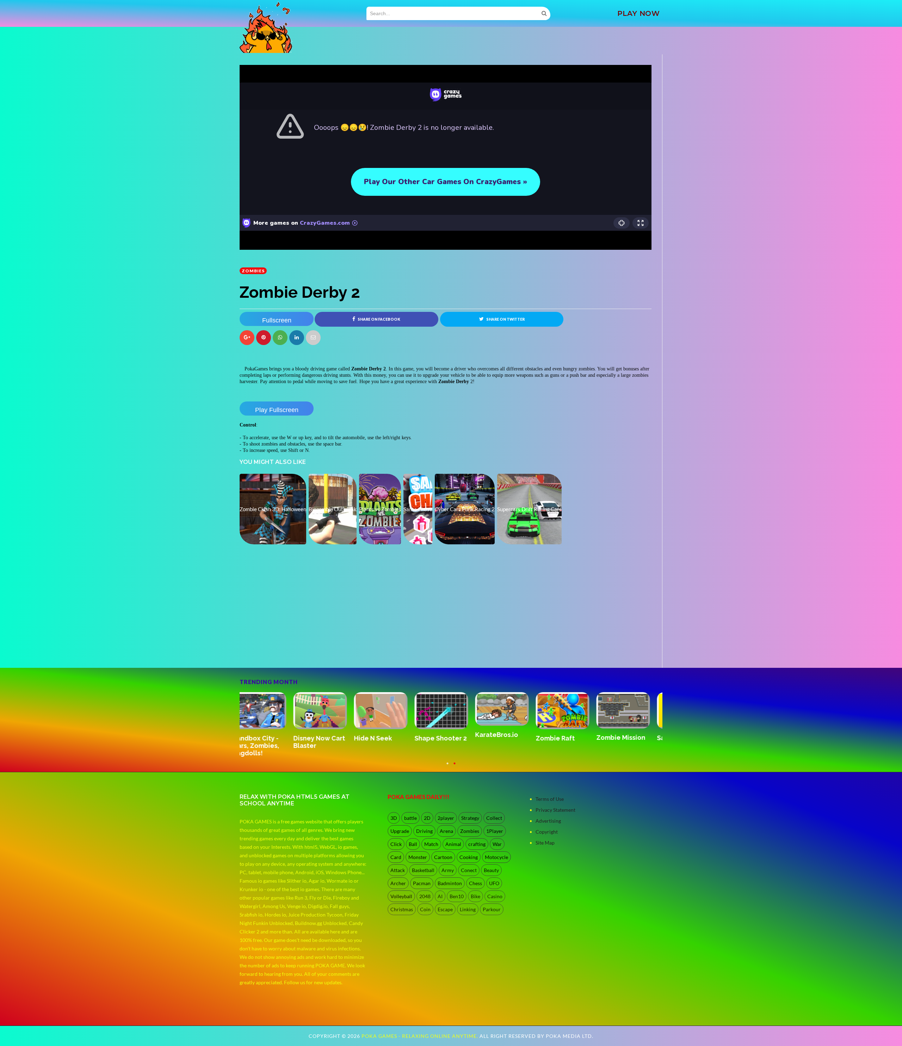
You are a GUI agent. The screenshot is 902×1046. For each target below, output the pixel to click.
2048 (425, 896)
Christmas (401, 909)
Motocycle (496, 857)
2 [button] (454, 766)
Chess (475, 883)
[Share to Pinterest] (313, 337)
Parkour (492, 909)
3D (393, 818)
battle (410, 818)
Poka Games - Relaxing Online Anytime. (421, 1036)
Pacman (422, 883)
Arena (446, 831)
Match (431, 844)
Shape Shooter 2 (508, 738)
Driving (424, 831)
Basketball (423, 870)
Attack (397, 870)
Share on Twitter (505, 319)
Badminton (450, 883)
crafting (477, 844)
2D (427, 818)
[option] (270, 721)
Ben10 (457, 896)
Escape (445, 909)
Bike (475, 896)
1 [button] (447, 766)
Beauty (491, 870)
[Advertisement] (292, 648)
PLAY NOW (638, 13)
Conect (469, 870)
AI (440, 896)
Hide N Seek (440, 738)
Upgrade (399, 831)
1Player (494, 831)
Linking (468, 909)
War (497, 844)
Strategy (470, 818)
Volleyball (401, 896)
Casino (494, 896)
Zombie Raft (622, 738)
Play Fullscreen (276, 409)
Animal (453, 844)
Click (396, 844)
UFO (494, 883)
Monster (417, 857)
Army (447, 870)
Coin (425, 909)
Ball (413, 844)
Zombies (253, 270)
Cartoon (443, 857)
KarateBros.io (564, 734)
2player (446, 818)
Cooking (468, 857)
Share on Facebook (378, 319)
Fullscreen (276, 320)
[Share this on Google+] (247, 337)
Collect (494, 818)
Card (395, 857)
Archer (398, 883)
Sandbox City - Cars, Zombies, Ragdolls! (323, 745)
